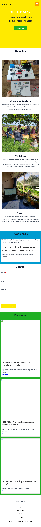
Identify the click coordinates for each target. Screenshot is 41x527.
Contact (20, 517)
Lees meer (5, 259)
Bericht (3, 289)
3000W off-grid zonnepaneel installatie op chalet (16, 364)
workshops (20, 510)
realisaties (20, 514)
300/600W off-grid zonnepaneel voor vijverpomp (18, 423)
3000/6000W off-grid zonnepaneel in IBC (19, 482)
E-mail (3, 281)
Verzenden (8, 306)
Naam (3, 273)
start (20, 507)
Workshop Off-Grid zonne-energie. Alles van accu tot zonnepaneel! (19, 248)
